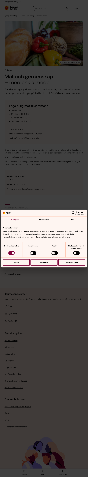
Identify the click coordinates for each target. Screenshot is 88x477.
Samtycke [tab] (15, 220)
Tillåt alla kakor (72, 262)
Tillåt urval (44, 262)
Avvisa (16, 262)
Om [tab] (72, 220)
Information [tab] (44, 220)
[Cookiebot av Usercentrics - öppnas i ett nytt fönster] (75, 213)
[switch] (33, 253)
